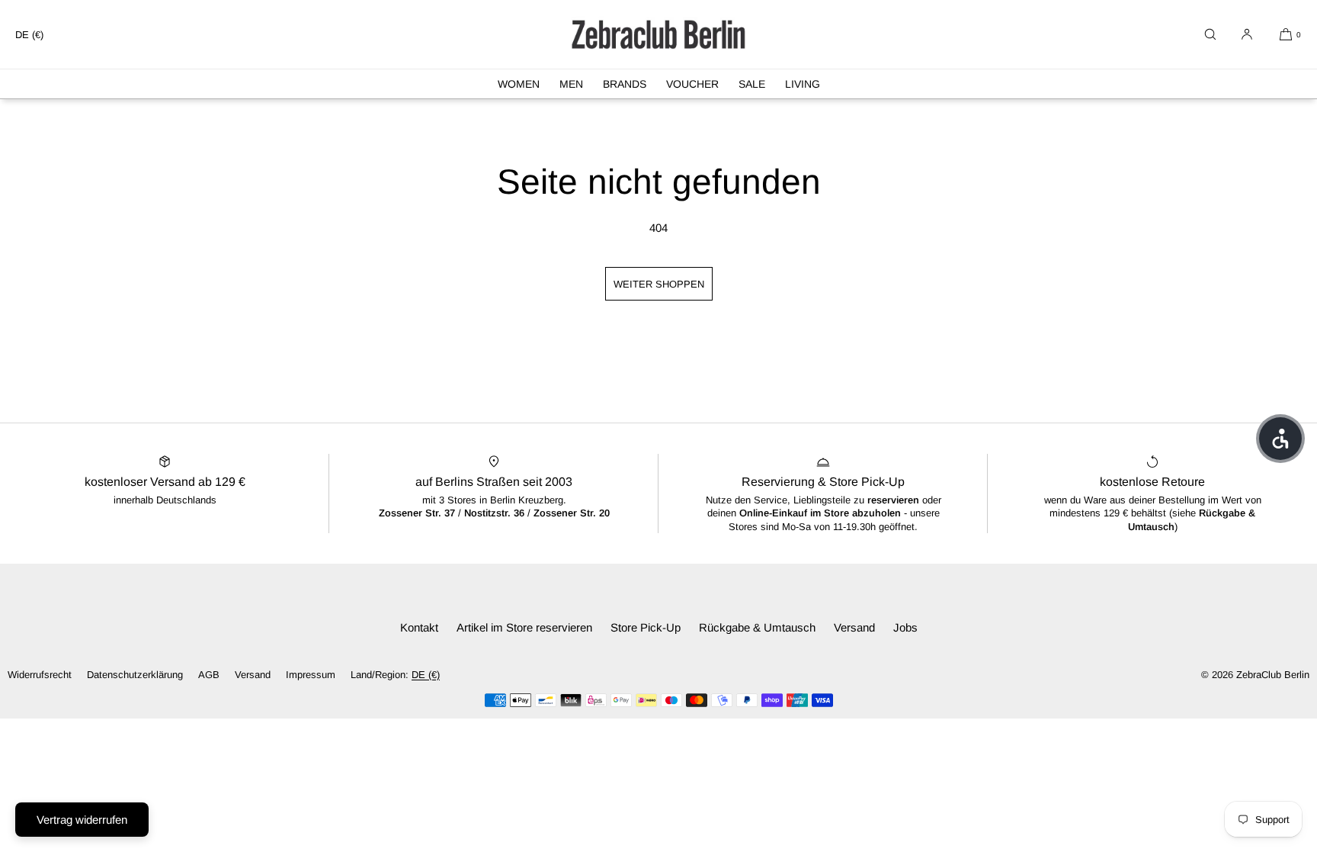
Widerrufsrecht (40, 674)
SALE (752, 84)
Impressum (310, 674)
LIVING (802, 84)
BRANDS (624, 84)
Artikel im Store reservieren (524, 627)
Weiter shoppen (659, 284)
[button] (1210, 34)
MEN (571, 84)
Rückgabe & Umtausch (757, 627)
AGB (209, 674)
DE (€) (29, 34)
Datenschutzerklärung (135, 674)
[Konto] (1247, 34)
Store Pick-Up (645, 627)
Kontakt (419, 627)
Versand (854, 627)
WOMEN (519, 84)
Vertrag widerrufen (82, 819)
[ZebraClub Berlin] (658, 34)
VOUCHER (692, 84)
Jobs (905, 627)
